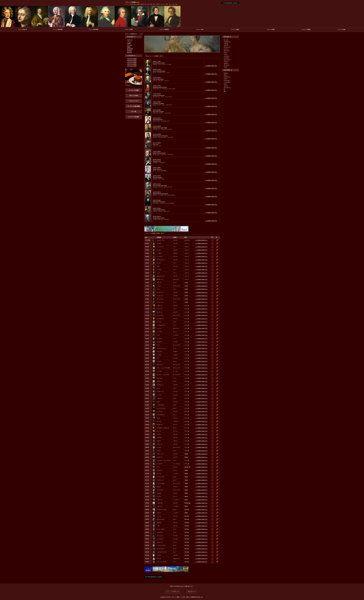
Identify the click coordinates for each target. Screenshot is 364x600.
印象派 (128, 47)
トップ (141, 33)
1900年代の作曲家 (131, 66)
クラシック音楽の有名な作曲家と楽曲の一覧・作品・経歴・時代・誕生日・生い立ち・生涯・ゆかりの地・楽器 (151, 4)
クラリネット (227, 76)
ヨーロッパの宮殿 (270, 29)
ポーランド (226, 65)
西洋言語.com (191, 591)
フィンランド (227, 59)
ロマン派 (129, 45)
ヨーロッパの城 (199, 29)
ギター (225, 75)
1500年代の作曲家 (131, 58)
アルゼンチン (227, 41)
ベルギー (226, 63)
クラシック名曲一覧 (22, 29)
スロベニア (226, 50)
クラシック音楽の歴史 (58, 29)
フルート (226, 85)
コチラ (181, 586)
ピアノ (225, 84)
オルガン (226, 73)
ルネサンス (130, 39)
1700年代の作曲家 (131, 62)
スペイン (226, 48)
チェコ (225, 52)
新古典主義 (130, 48)
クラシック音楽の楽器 (93, 29)
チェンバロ (226, 80)
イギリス (226, 43)
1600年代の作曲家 (131, 60)
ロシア (225, 66)
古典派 (128, 43)
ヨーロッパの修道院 (306, 29)
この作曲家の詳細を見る (211, 65)
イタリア (226, 45)
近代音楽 (129, 50)
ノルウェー (226, 56)
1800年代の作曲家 (131, 64)
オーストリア (227, 47)
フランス (226, 61)
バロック (129, 41)
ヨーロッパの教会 (235, 29)
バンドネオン (227, 82)
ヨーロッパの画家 (129, 29)
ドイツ (225, 54)
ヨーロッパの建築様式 (164, 29)
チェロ (225, 78)
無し (225, 91)
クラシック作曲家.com (132, 2)
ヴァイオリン (227, 87)
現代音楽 (129, 52)
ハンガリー (226, 57)
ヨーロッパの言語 (341, 29)
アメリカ (226, 39)
